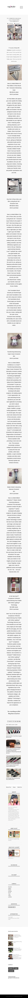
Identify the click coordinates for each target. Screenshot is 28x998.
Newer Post (8, 787)
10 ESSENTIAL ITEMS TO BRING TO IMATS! (17, 936)
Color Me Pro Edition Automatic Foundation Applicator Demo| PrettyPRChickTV (17, 956)
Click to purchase (14, 609)
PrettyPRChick (10, 23)
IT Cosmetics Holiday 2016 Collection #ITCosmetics (14, 20)
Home (14, 787)
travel (9, 892)
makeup (10, 891)
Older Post (19, 787)
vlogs (9, 895)
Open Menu (21, 7)
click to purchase (14, 94)
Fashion (10, 886)
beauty (9, 889)
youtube (10, 896)
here (18, 713)
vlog (9, 894)
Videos (9, 888)
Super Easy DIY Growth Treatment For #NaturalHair (17, 949)
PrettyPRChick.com (18, 996)
